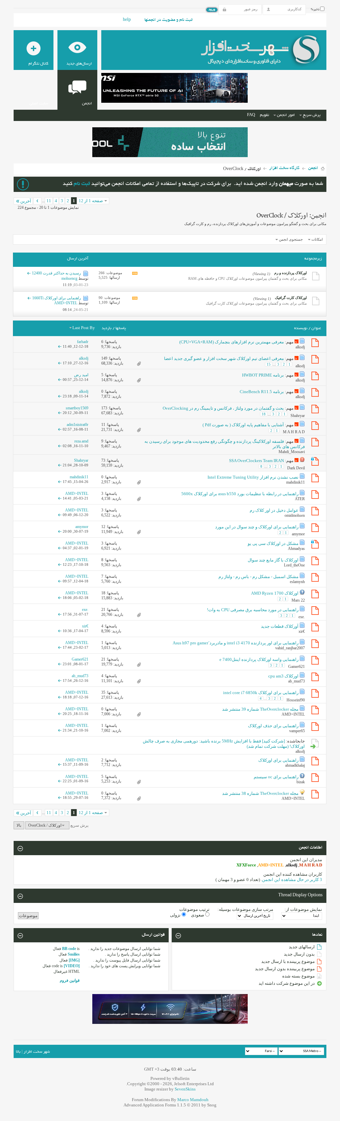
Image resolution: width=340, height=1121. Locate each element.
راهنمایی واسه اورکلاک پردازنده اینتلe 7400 (258, 659)
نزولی (176, 915)
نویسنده (300, 328)
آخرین (25, 201)
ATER (300, 499)
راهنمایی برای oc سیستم (276, 776)
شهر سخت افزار (37, 1052)
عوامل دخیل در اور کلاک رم (274, 510)
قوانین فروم (70, 980)
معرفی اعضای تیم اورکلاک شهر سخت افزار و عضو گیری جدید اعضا (224, 358)
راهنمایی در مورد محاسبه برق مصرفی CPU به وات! (252, 609)
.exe (301, 617)
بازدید (107, 328)
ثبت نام (82, 184)
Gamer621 (296, 666)
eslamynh (297, 581)
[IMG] (74, 960)
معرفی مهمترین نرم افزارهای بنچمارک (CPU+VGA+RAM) (231, 341)
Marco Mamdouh (193, 1099)
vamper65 (297, 731)
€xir (301, 631)
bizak (301, 782)
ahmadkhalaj (295, 765)
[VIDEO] (72, 966)
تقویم (264, 115)
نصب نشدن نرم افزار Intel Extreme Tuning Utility (253, 477)
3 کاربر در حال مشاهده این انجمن (292, 879)
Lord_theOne (294, 565)
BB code (69, 948)
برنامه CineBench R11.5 (262, 391)
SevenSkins (185, 1089)
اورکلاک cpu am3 (283, 676)
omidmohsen (295, 515)
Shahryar (298, 415)
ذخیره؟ (315, 9)
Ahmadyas (296, 548)
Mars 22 (298, 600)
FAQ (251, 115)
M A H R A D (294, 432)
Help (127, 20)
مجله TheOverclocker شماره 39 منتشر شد (260, 709)
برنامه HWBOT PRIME (263, 375)
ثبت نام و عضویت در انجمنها (168, 20)
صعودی (198, 915)
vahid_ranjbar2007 (290, 648)
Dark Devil (296, 468)
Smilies (74, 954)
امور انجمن (286, 115)
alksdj (300, 347)
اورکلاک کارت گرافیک (291, 298)
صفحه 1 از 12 (91, 200)
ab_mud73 (296, 681)
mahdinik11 (295, 482)
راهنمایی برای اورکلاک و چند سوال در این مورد (256, 526)
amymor (298, 534)
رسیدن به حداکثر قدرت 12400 (56, 273)
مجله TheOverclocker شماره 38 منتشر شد (260, 793)
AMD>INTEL (293, 714)
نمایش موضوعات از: (303, 909)
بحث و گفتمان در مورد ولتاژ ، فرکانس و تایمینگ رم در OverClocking (223, 408)
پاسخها (121, 328)
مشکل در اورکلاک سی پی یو (273, 543)
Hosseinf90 (296, 700)
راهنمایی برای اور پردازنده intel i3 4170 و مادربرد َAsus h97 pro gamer (235, 642)
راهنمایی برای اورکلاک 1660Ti (56, 298)
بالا (19, 825)
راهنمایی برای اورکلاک (278, 760)
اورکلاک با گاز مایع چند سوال (273, 560)
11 (48, 200)
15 (269, 364)
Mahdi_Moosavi (292, 451)
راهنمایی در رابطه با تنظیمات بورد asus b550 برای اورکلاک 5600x (239, 493)
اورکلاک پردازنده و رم (290, 273)
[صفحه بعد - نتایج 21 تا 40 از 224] (37, 201)
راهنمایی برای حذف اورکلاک (273, 725)
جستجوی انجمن (291, 239)
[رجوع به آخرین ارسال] (60, 346)
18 (264, 414)
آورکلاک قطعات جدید (279, 626)
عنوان (316, 328)
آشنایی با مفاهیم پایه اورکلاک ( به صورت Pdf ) (243, 424)
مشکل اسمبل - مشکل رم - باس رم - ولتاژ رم (258, 576)
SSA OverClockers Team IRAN (256, 460)
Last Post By (83, 328)
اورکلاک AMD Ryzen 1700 (274, 593)
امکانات (317, 239)
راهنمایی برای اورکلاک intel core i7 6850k (260, 692)
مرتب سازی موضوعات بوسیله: (245, 909)
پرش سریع (311, 115)
